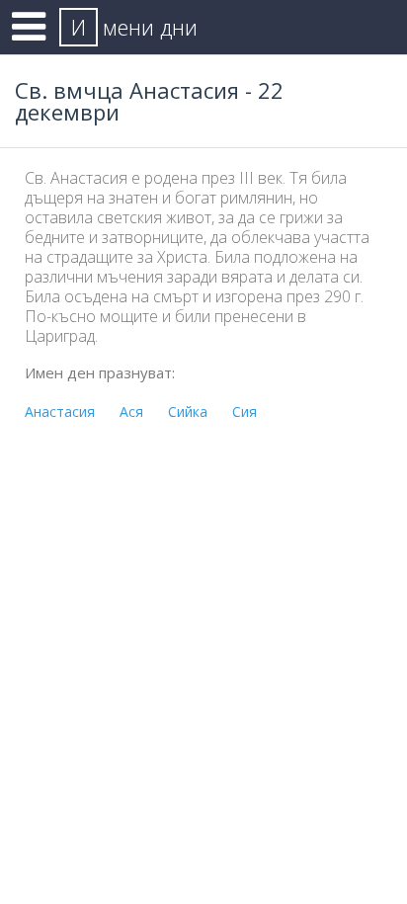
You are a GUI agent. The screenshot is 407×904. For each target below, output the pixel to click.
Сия (244, 411)
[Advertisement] (203, 638)
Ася (131, 411)
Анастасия (60, 411)
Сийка (187, 411)
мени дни (134, 26)
